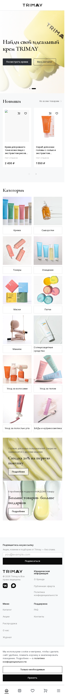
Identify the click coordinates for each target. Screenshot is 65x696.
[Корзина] (45, 690)
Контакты (39, 616)
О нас (6, 630)
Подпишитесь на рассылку (18, 545)
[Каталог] (19, 690)
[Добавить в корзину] (19, 113)
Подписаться (32, 561)
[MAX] (13, 585)
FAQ (36, 609)
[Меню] (58, 690)
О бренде (39, 579)
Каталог (7, 609)
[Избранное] (32, 690)
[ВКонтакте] (5, 585)
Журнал (7, 637)
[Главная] (6, 690)
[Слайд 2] (34, 88)
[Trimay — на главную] (32, 5)
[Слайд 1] (29, 88)
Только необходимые (32, 669)
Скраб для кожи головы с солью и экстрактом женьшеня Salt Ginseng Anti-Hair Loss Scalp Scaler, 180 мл (48, 150)
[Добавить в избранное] (25, 113)
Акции (6, 616)
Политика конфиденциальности (46, 593)
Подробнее (18, 471)
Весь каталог (44, 61)
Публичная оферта (44, 586)
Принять (32, 677)
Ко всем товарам (49, 101)
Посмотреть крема (17, 61)
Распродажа (10, 623)
